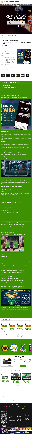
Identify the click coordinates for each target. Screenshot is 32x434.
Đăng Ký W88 (19, 416)
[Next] (30, 348)
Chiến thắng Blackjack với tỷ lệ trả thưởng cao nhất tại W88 (26, 381)
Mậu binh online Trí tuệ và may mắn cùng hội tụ (5, 381)
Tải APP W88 (19, 419)
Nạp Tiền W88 (19, 420)
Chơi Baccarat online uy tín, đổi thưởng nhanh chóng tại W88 (16, 381)
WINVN (3, 426)
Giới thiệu (10, 416)
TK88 (5, 425)
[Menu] (9, 2)
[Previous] (2, 348)
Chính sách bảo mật (12, 420)
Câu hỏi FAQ (11, 421)
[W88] (4, 1)
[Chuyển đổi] (1, 391)
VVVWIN (5, 426)
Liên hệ (10, 417)
